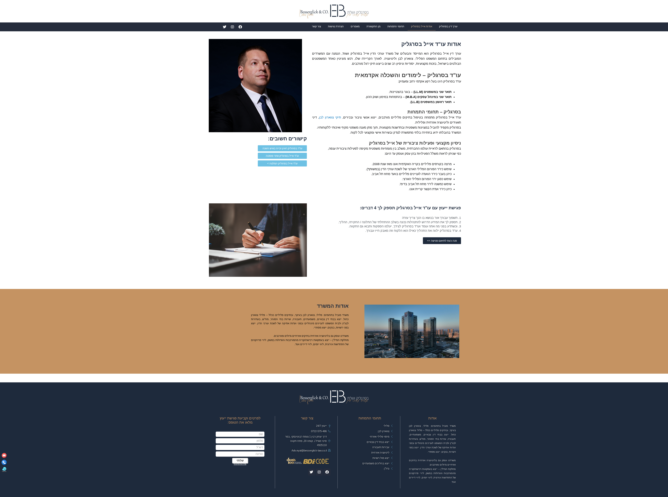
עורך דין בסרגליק (448, 26)
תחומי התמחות (395, 26)
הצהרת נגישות (336, 26)
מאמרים (355, 26)
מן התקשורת (373, 26)
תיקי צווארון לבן (330, 117)
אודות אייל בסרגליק (421, 26)
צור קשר (316, 26)
